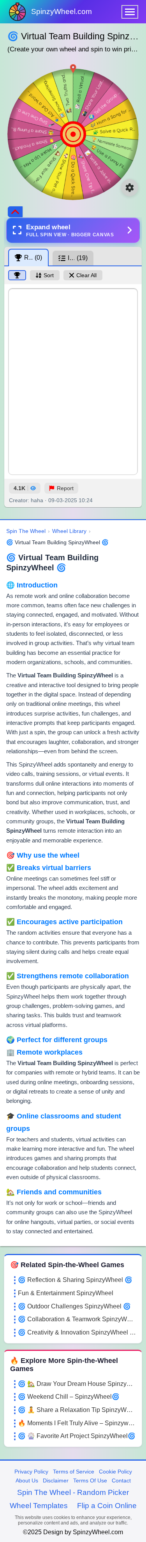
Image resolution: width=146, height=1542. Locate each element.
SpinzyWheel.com (61, 11)
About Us (27, 1480)
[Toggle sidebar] (15, 211)
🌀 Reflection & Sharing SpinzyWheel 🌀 (75, 1280)
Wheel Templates (39, 1506)
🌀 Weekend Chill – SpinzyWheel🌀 (69, 1396)
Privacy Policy (31, 1471)
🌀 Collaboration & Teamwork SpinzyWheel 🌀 (77, 1319)
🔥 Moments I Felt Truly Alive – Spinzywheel (77, 1423)
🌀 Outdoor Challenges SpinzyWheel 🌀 (74, 1306)
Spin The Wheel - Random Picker (73, 1492)
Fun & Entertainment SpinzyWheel (65, 1293)
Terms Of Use (90, 1480)
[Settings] (129, 187)
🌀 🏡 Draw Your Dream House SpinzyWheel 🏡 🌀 (77, 1383)
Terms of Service (73, 1471)
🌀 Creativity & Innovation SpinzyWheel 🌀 (77, 1332)
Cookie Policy (115, 1471)
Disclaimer (56, 1480)
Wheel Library (69, 531)
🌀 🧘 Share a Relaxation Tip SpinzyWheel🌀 (77, 1410)
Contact (121, 1480)
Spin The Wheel (26, 531)
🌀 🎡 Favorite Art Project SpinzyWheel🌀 (76, 1436)
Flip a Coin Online (107, 1506)
